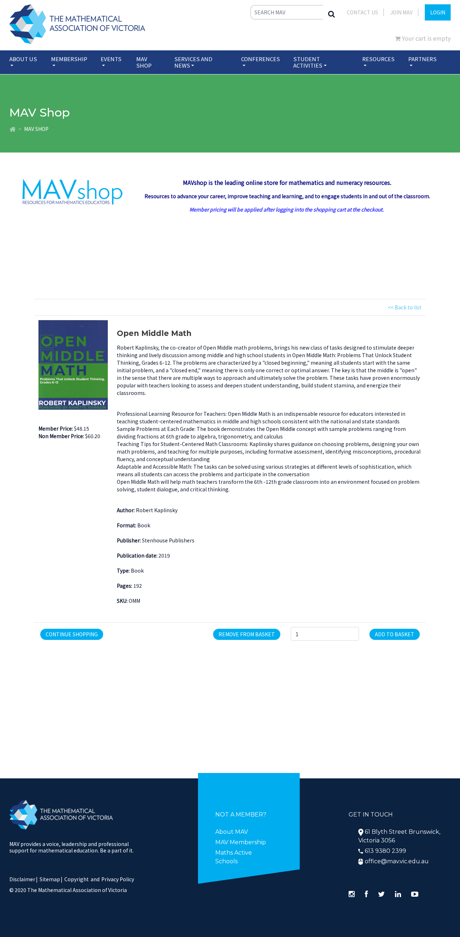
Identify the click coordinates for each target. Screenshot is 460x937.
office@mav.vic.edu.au (397, 861)
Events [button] (111, 59)
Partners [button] (422, 59)
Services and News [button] (193, 62)
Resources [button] (378, 59)
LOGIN (437, 12)
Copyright (76, 879)
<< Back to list (405, 307)
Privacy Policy (117, 879)
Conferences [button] (260, 59)
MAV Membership (240, 842)
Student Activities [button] (307, 62)
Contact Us (362, 12)
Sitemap (50, 879)
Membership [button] (69, 59)
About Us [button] (23, 59)
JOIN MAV (401, 12)
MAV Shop (144, 62)
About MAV (231, 831)
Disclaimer (23, 879)
